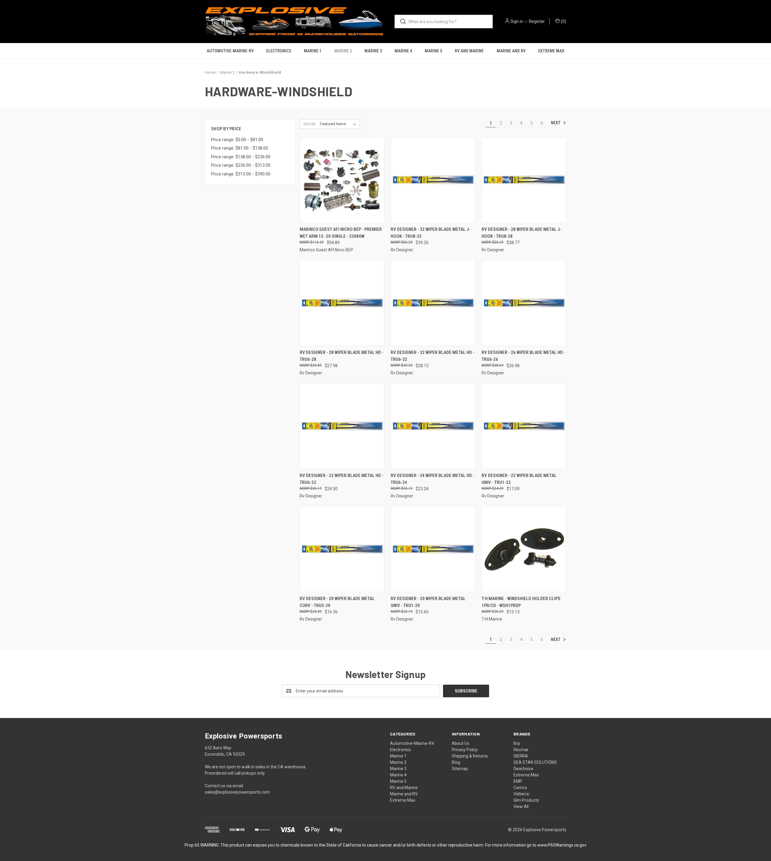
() (563, 21)
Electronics (278, 50)
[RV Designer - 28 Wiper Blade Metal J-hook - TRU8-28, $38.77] (524, 180)
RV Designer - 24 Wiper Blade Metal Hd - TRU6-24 (432, 479)
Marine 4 (403, 50)
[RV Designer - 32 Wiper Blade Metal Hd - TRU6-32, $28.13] (433, 303)
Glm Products (526, 800)
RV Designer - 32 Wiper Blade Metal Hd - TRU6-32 (432, 356)
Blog (456, 762)
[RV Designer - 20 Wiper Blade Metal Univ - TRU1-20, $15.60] (433, 549)
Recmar (521, 749)
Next (556, 122)
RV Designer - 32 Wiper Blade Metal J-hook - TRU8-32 (430, 233)
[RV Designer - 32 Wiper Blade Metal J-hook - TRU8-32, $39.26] (433, 180)
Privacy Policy (465, 749)
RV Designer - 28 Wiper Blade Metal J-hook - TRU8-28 (521, 233)
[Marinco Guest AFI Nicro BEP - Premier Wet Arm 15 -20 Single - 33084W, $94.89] (342, 180)
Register (537, 21)
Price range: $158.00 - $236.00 (240, 157)
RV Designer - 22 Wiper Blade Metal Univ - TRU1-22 (519, 479)
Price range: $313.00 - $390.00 (240, 174)
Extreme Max (551, 50)
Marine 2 (343, 50)
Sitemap (460, 768)
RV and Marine (469, 50)
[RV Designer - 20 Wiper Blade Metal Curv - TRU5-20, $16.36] (342, 549)
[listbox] (339, 124)
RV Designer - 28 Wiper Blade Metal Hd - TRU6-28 (341, 356)
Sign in (516, 21)
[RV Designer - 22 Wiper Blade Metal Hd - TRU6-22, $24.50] (342, 426)
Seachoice (523, 768)
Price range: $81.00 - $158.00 (239, 148)
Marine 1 (312, 50)
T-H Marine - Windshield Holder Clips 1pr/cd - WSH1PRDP (521, 602)
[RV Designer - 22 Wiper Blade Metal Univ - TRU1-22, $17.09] (524, 426)
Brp (516, 743)
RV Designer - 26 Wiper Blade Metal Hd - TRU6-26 (523, 356)
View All (521, 806)
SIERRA (520, 756)
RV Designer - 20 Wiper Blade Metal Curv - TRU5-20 (337, 602)
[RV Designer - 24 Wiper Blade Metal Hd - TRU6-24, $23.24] (433, 426)
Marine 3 (373, 50)
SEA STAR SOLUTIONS (535, 762)
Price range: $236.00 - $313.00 (240, 165)
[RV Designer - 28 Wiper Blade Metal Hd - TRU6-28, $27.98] (342, 303)
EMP (517, 781)
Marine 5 (433, 50)
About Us (460, 743)
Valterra (521, 793)
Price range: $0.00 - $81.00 (237, 139)
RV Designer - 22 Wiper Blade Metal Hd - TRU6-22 (341, 479)
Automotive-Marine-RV (230, 50)
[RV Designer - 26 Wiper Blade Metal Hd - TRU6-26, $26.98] (524, 303)
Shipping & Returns (470, 756)
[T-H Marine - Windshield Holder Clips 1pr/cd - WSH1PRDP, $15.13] (524, 549)
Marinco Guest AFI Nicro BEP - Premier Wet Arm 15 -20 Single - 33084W (341, 233)
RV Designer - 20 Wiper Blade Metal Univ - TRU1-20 (428, 602)
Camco (520, 787)
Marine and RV (511, 50)
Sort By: (310, 124)
